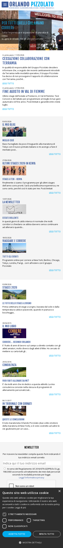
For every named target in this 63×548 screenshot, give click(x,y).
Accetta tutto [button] (17, 534)
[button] (31, 542)
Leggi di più (20, 507)
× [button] (59, 491)
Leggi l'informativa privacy (31, 477)
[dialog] (31, 518)
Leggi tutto (8, 83)
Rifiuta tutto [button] (46, 534)
